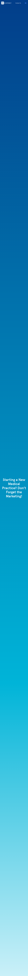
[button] (25, 3)
